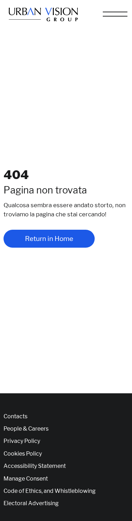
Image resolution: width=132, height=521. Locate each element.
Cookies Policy (23, 454)
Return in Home (49, 239)
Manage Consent (26, 479)
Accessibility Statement (35, 466)
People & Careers (26, 429)
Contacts (15, 416)
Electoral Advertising (31, 503)
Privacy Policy (22, 441)
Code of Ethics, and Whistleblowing (50, 491)
